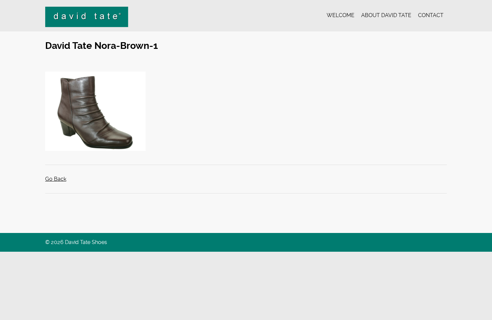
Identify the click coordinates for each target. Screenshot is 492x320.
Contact (430, 15)
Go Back (55, 179)
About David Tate (386, 15)
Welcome (340, 15)
